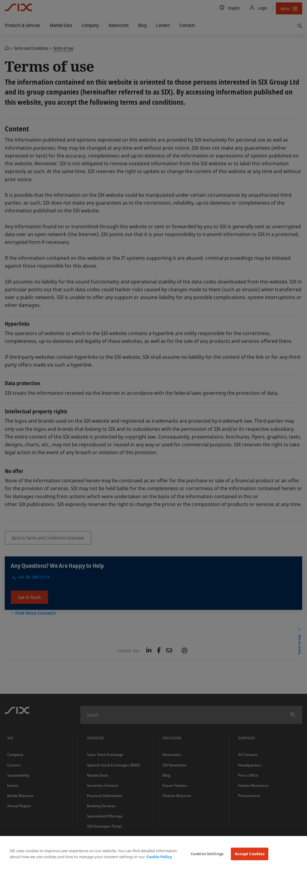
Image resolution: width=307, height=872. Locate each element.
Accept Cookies (250, 853)
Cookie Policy (159, 856)
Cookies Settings (207, 853)
